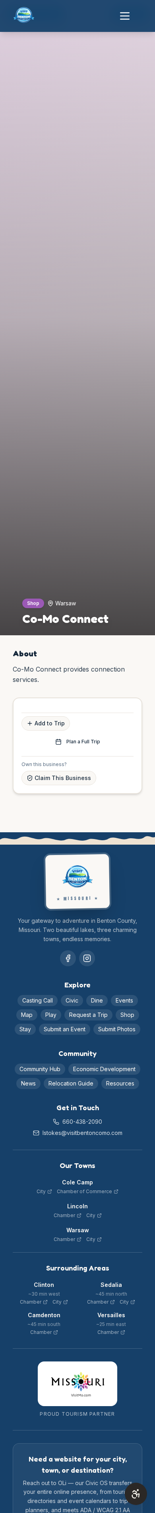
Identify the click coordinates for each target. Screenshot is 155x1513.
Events (124, 1000)
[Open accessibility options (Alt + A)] (136, 1494)
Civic (72, 1000)
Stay (25, 1029)
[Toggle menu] (125, 16)
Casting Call (37, 1000)
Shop (127, 1014)
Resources (120, 1083)
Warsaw (77, 1230)
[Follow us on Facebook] (68, 958)
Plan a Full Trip (83, 742)
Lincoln (77, 1206)
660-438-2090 (82, 1121)
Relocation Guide (70, 1083)
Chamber (64, 1215)
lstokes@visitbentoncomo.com (82, 1132)
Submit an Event (64, 1029)
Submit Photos (117, 1029)
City (41, 1191)
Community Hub (39, 1069)
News (28, 1083)
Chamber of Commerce (84, 1191)
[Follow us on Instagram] (87, 958)
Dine (97, 1000)
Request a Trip (88, 1014)
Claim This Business (63, 777)
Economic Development (104, 1069)
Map (27, 1014)
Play (50, 1014)
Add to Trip (50, 723)
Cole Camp (77, 1182)
